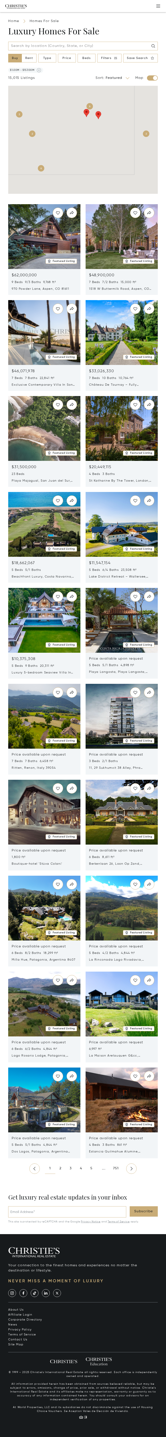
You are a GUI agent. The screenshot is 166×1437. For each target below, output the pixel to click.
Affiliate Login (20, 1314)
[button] (22, 70)
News (12, 1324)
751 (116, 1168)
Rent (29, 58)
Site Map (15, 1344)
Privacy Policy (20, 1329)
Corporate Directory (25, 1319)
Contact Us (17, 1339)
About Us (16, 1309)
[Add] (158, 6)
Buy (15, 58)
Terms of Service (118, 1222)
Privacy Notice (91, 1222)
